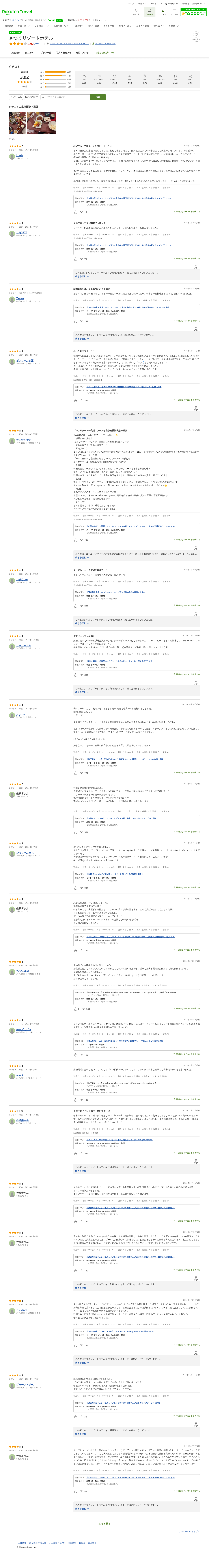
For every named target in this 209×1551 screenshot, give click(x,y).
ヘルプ (131, 4)
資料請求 (92, 1543)
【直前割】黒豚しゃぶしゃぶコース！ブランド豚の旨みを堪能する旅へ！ (116, 592)
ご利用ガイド (142, 4)
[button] (17, 123)
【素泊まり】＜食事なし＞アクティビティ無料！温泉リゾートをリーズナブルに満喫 (121, 818)
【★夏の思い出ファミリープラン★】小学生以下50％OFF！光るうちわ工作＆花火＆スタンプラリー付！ (129, 198)
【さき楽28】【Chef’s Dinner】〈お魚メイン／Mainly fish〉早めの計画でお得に (120, 1331)
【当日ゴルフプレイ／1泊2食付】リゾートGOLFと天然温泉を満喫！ (114, 874)
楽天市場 (185, 4)
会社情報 (22, 1543)
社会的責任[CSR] (57, 1543)
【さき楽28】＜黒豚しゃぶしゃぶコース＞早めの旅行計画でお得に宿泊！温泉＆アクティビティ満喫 (127, 307)
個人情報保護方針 (37, 1543)
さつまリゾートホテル (31, 38)
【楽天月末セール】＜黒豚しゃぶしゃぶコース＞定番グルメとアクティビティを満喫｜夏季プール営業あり (130, 1208)
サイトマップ (156, 4)
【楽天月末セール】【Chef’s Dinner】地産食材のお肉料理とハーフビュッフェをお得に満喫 (124, 759)
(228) (105, 52)
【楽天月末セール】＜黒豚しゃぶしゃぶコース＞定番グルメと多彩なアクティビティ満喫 (123, 1403)
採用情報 (72, 1543)
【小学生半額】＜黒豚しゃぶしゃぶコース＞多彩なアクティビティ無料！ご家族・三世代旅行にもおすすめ (130, 526)
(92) (63, 52)
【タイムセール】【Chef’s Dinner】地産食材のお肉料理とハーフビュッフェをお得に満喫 (123, 387)
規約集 (82, 1543)
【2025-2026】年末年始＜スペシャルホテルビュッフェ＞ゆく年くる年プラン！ (119, 661)
